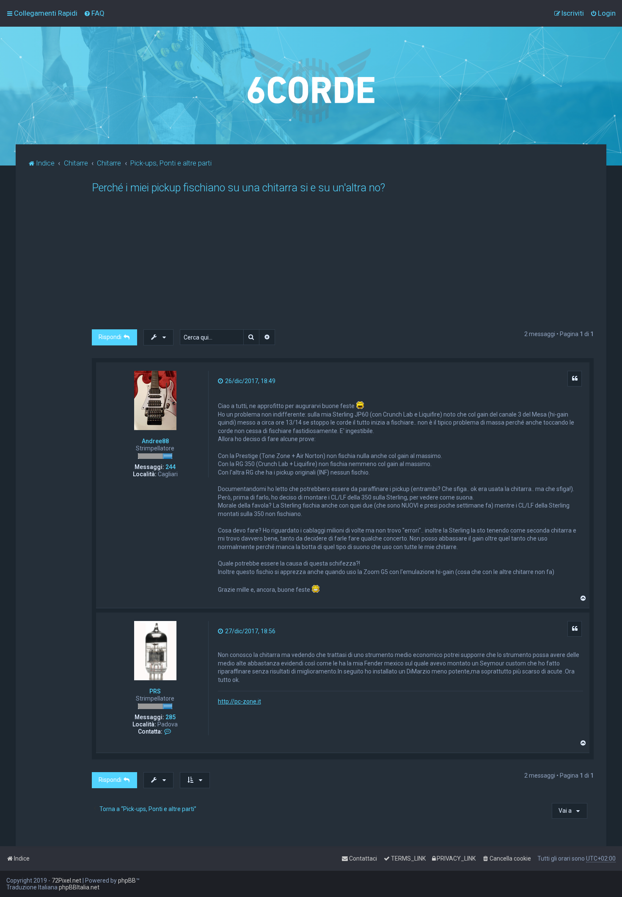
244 (170, 467)
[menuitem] (94, 13)
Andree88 (155, 441)
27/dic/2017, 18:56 (249, 631)
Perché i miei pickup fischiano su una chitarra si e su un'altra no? (238, 188)
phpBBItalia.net (79, 887)
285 (170, 717)
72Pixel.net (66, 880)
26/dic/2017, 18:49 (249, 381)
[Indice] (311, 85)
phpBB (127, 880)
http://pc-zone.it (239, 701)
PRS (155, 691)
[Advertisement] (346, 266)
